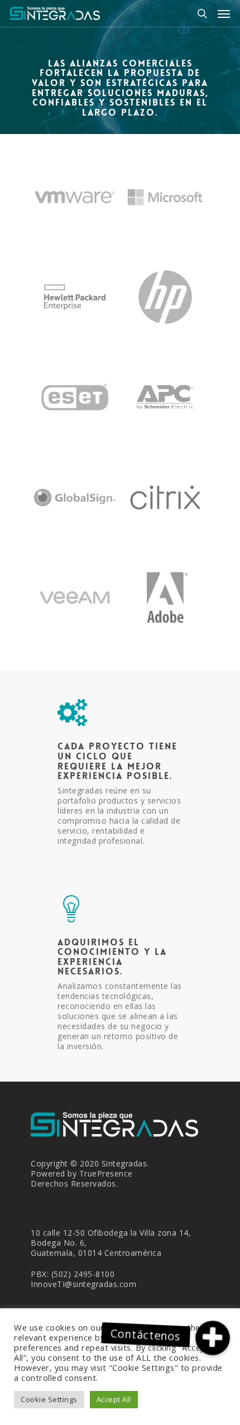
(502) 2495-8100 (83, 1274)
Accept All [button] (114, 1399)
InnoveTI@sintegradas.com (83, 1284)
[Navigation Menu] (224, 13)
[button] (212, 1338)
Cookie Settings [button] (49, 1399)
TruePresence (106, 1173)
